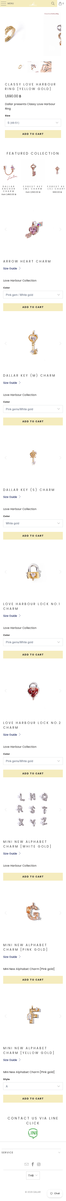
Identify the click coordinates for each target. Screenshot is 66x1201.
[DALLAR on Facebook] (33, 1164)
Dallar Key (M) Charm (29, 375)
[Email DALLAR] (26, 1164)
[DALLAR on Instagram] (39, 1164)
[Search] (53, 3)
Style (6, 1079)
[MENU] (2, 3)
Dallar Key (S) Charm (29, 490)
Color (6, 287)
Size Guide (10, 268)
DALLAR (37, 1191)
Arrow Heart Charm (27, 261)
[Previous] (7, 34)
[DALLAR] (33, 3)
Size (7, 115)
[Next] (58, 34)
